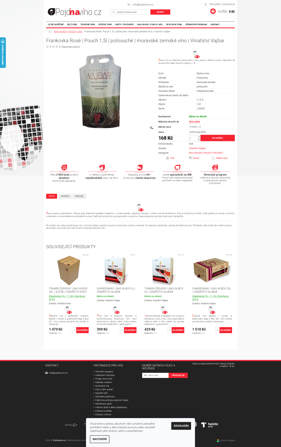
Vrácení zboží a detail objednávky (111, 407)
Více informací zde (155, 430)
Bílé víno (72, 24)
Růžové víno (105, 24)
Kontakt (215, 24)
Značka (65, 196)
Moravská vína (102, 386)
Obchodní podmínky (104, 396)
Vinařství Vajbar (197, 148)
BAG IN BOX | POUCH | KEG (150, 24)
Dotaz (196, 158)
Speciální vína (174, 24)
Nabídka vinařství (103, 382)
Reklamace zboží (103, 403)
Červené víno (88, 24)
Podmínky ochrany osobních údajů (111, 400)
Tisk (172, 158)
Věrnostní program (196, 24)
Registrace (229, 4)
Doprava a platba (103, 411)
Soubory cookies (103, 414)
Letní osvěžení (56, 24)
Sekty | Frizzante (124, 24)
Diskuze (79, 196)
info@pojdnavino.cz (58, 373)
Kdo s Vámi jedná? (104, 389)
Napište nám (101, 393)
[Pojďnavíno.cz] (78, 12)
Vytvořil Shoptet (227, 440)
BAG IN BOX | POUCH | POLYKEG (206, 153)
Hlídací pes (221, 158)
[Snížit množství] (199, 139)
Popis (52, 196)
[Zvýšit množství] (199, 136)
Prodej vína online (103, 378)
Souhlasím (181, 425)
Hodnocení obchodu (104, 375)
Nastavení (100, 439)
